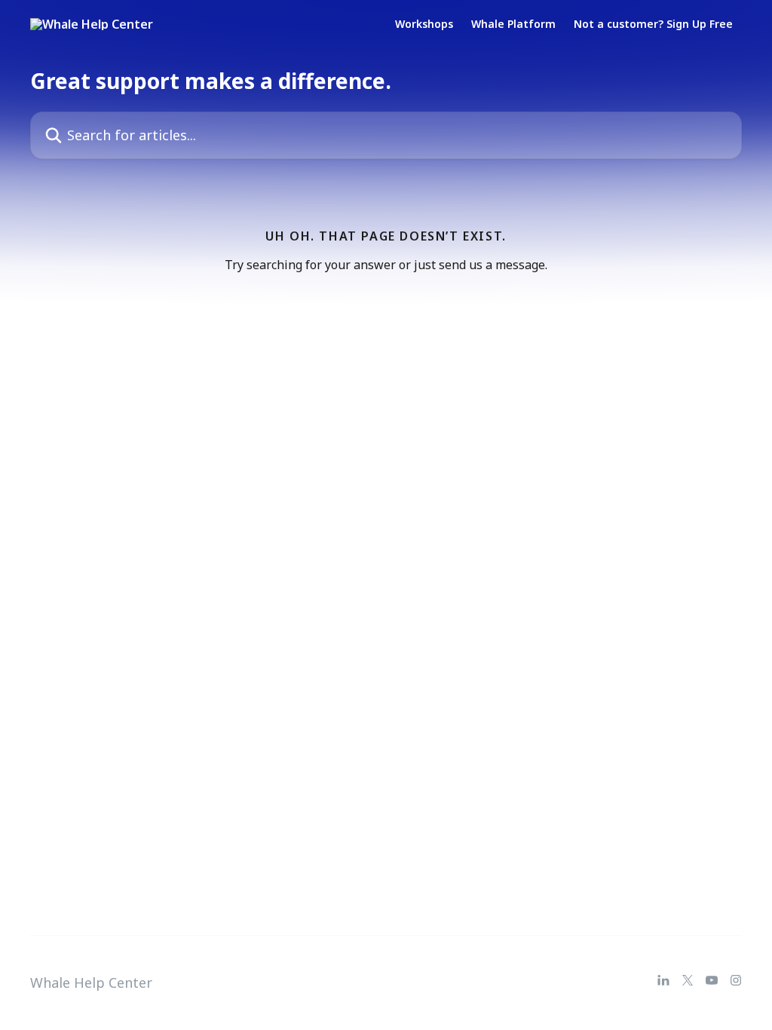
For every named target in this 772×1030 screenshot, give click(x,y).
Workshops (424, 24)
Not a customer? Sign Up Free (653, 24)
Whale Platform (513, 24)
